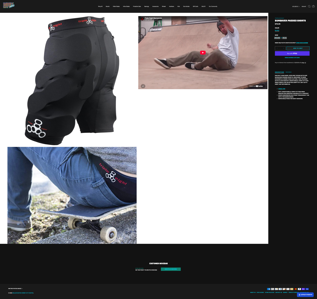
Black (277, 30)
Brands (107, 6)
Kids (178, 6)
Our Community (213, 6)
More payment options (292, 57)
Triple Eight (279, 18)
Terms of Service (293, 292)
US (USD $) (295, 6)
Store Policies (269, 292)
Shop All (100, 6)
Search (285, 292)
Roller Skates (116, 6)
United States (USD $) (14, 288)
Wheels (164, 6)
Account (304, 6)
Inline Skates (126, 6)
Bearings (146, 6)
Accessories (155, 6)
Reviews (288, 72)
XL (276, 37)
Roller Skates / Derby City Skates (22, 293)
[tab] (280, 72)
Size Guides (186, 6)
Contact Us (278, 292)
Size (276, 35)
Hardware (171, 6)
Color (277, 28)
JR (279, 37)
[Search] (309, 6)
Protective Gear (137, 6)
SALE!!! (203, 6)
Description (279, 72)
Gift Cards (195, 6)
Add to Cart (298, 48)
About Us (253, 292)
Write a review (171, 269)
